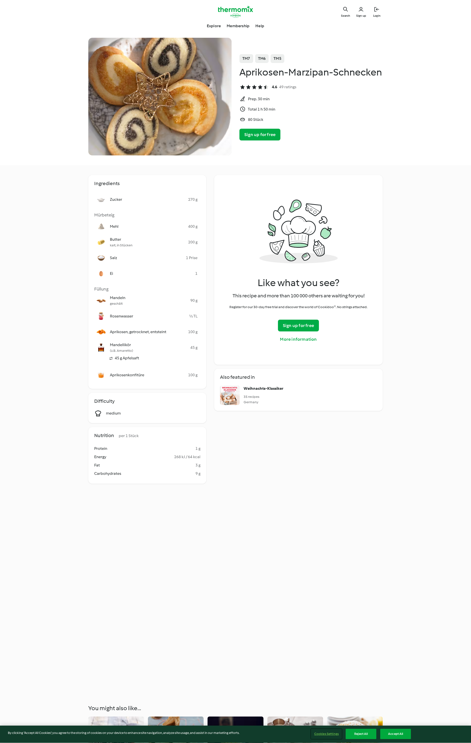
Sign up (361, 15)
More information (298, 339)
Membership (238, 26)
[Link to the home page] (235, 12)
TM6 (262, 58)
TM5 (277, 58)
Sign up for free (259, 134)
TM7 (246, 58)
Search (345, 15)
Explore (214, 26)
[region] (235, 734)
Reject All (361, 734)
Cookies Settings (326, 734)
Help (259, 26)
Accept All (395, 734)
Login (376, 15)
